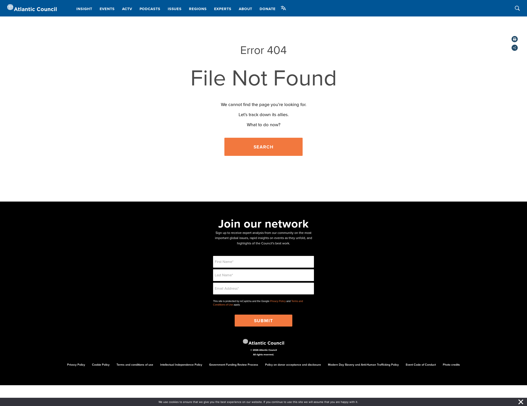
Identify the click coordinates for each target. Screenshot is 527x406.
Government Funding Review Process (233, 365)
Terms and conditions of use (135, 365)
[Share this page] (515, 48)
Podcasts (150, 9)
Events (107, 9)
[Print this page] (515, 39)
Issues (175, 9)
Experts (222, 9)
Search (264, 147)
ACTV (127, 9)
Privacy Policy (278, 301)
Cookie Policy (101, 365)
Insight (84, 9)
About (245, 9)
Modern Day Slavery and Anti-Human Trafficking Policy (363, 365)
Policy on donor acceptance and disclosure (293, 365)
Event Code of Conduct (421, 365)
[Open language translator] (283, 8)
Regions (197, 9)
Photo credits (451, 365)
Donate (267, 9)
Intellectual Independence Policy (181, 365)
